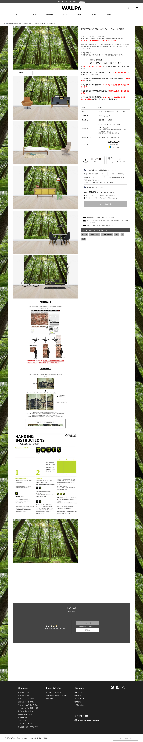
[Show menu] (17, 14)
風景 (83, 239)
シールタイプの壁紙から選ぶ (28, 708)
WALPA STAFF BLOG (53, 692)
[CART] (137, 8)
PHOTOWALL (18, 23)
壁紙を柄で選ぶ (24, 696)
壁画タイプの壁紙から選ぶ (28, 705)
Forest (84, 234)
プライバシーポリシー (26, 724)
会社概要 (78, 696)
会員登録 (49, 699)
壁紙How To (22, 717)
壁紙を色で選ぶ (24, 692)
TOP (4, 23)
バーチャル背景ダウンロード (57, 696)
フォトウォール (107, 234)
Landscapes (94, 234)
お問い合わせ (79, 705)
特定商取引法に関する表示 (28, 727)
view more (82, 1)
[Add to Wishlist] (105, 210)
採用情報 (78, 702)
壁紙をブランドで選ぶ (26, 702)
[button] (133, 8)
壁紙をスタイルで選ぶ (26, 699)
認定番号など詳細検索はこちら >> (109, 133)
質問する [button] (88, 630)
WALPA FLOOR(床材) (25, 714)
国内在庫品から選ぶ (25, 711)
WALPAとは (79, 692)
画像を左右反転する (92, 180)
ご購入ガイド (23, 721)
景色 (116, 234)
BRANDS (10, 23)
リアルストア (79, 699)
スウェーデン (115, 147)
